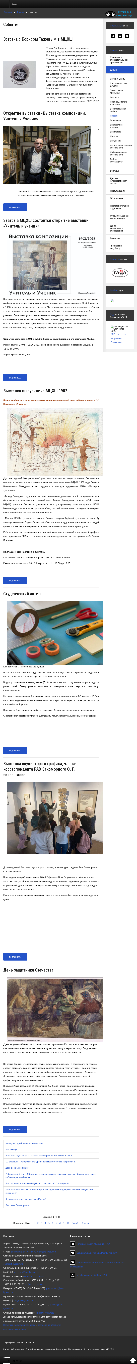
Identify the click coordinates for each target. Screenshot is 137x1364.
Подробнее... (15, 207)
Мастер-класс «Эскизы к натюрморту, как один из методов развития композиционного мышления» (49, 1191)
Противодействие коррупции (118, 103)
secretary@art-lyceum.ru (23, 1251)
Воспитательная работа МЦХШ (99, 1349)
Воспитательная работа (118, 110)
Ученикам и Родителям (55, 1349)
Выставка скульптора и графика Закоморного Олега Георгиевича (39, 1155)
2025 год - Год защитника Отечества (118, 338)
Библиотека (115, 131)
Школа (113, 69)
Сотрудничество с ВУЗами (118, 84)
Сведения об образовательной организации (118, 60)
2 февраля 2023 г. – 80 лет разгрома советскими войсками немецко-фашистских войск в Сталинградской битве (51, 1175)
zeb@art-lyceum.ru (23, 1300)
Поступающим (117, 190)
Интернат (114, 136)
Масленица (11, 1149)
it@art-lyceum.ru (45, 1312)
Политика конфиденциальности (19, 1324)
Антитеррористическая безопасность (120, 146)
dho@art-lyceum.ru (13, 1263)
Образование (116, 198)
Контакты (114, 97)
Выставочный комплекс (116, 126)
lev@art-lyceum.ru (34, 1284)
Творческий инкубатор (116, 247)
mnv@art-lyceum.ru (46, 1251)
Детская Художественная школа (118, 181)
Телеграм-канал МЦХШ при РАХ (93, 1243)
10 (68, 1223)
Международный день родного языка (24, 1143)
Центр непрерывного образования (117, 228)
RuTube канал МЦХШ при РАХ (91, 1274)
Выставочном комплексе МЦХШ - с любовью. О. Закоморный (37, 1183)
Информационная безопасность (118, 153)
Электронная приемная (116, 91)
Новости (114, 116)
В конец (85, 1223)
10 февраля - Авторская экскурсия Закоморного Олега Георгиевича (40, 1161)
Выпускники (115, 140)
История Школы (117, 79)
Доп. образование (34, 1349)
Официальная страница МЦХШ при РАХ (97, 1252)
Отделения (115, 120)
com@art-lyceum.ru (34, 1275)
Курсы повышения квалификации (119, 217)
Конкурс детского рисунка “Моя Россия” (26, 1199)
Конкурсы (115, 238)
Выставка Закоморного (17, 1205)
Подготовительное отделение (119, 207)
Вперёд (75, 1223)
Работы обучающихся (116, 160)
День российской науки (17, 1167)
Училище (114, 170)
